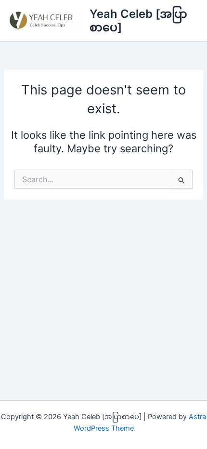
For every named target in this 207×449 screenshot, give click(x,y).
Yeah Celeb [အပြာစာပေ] (138, 20)
